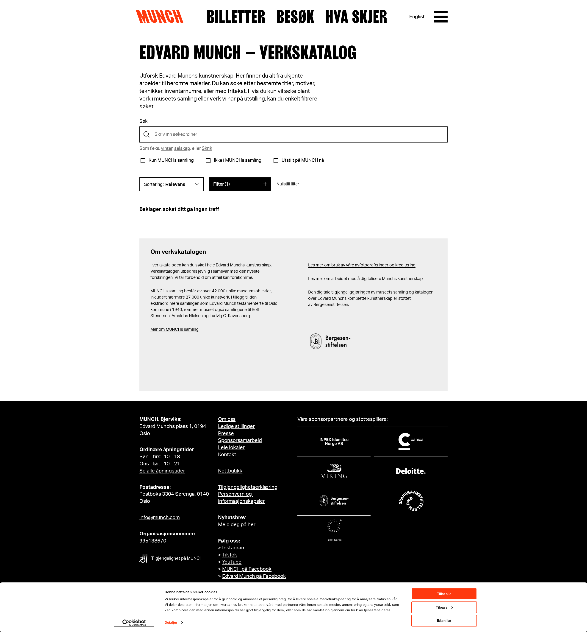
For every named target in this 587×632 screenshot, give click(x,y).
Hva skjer (356, 16)
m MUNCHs (172, 329)
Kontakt (227, 454)
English (417, 16)
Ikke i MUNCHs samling (237, 160)
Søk (143, 121)
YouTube (231, 562)
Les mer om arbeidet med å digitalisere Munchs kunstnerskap (365, 279)
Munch (161, 16)
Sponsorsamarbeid (240, 440)
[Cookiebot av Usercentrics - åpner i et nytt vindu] (134, 623)
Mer (154, 329)
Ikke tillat (444, 621)
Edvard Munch (222, 304)
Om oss (226, 419)
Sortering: (164, 184)
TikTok (229, 554)
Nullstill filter (288, 184)
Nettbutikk (230, 470)
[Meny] (441, 16)
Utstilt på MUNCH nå (303, 160)
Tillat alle (444, 594)
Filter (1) (221, 184)
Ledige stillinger (236, 426)
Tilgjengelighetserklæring (247, 487)
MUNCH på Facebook (246, 569)
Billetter (236, 16)
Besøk (295, 16)
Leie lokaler (231, 447)
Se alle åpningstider (162, 470)
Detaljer (171, 622)
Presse (226, 433)
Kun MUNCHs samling (171, 160)
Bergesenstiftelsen (330, 305)
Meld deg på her (236, 524)
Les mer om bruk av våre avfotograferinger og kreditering (361, 265)
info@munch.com (159, 517)
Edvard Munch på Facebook (254, 576)
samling (191, 329)
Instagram (234, 547)
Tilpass (441, 607)
